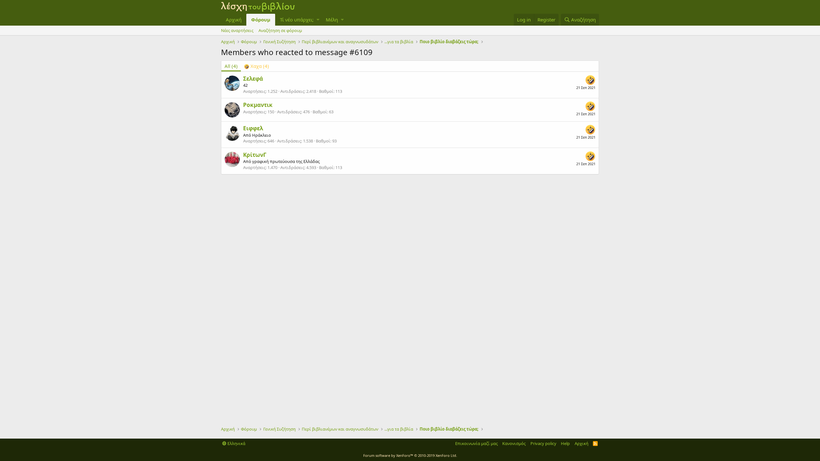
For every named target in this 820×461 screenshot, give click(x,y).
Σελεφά (253, 78)
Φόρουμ (260, 19)
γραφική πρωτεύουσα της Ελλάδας (286, 161)
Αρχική (234, 19)
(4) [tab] (231, 66)
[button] (318, 20)
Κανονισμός (514, 443)
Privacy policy (543, 443)
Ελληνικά (235, 443)
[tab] (256, 66)
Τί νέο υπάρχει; (297, 19)
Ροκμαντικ (258, 105)
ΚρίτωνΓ (254, 154)
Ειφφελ (253, 128)
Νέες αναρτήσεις (237, 30)
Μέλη (332, 19)
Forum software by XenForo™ (410, 455)
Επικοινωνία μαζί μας (476, 443)
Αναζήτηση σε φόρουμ (280, 30)
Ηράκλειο (261, 135)
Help (565, 443)
